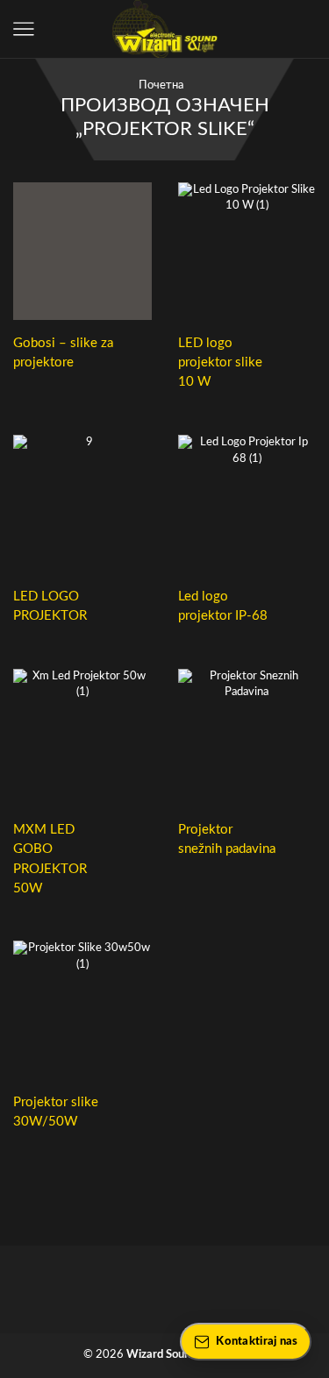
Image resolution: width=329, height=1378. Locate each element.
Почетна (161, 85)
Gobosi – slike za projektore (63, 353)
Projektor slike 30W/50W (55, 1112)
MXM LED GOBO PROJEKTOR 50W (50, 859)
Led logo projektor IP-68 (223, 606)
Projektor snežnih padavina (226, 839)
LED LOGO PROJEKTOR (50, 606)
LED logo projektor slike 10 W (220, 362)
